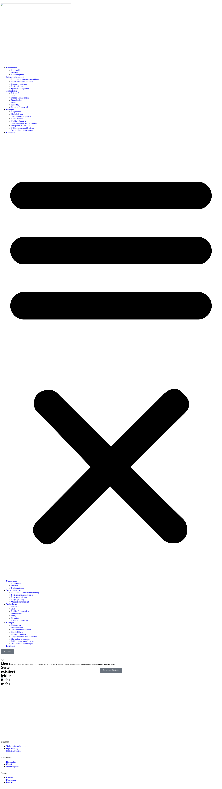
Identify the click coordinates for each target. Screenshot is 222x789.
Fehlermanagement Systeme (22, 128)
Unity (13, 102)
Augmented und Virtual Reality (24, 123)
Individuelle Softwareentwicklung (25, 79)
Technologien (11, 91)
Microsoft (15, 93)
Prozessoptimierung (19, 84)
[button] (111, 357)
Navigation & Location (20, 126)
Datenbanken (16, 100)
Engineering (16, 112)
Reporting (15, 105)
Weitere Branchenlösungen (22, 130)
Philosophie (16, 70)
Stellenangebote (17, 75)
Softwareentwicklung (15, 77)
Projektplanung (17, 86)
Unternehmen (11, 68)
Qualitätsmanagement (20, 88)
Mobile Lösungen (18, 121)
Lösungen (10, 109)
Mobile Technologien (20, 98)
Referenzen (10, 132)
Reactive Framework (19, 107)
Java (13, 95)
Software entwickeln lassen (22, 81)
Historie (14, 72)
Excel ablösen (17, 119)
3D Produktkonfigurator (21, 116)
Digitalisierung (17, 114)
